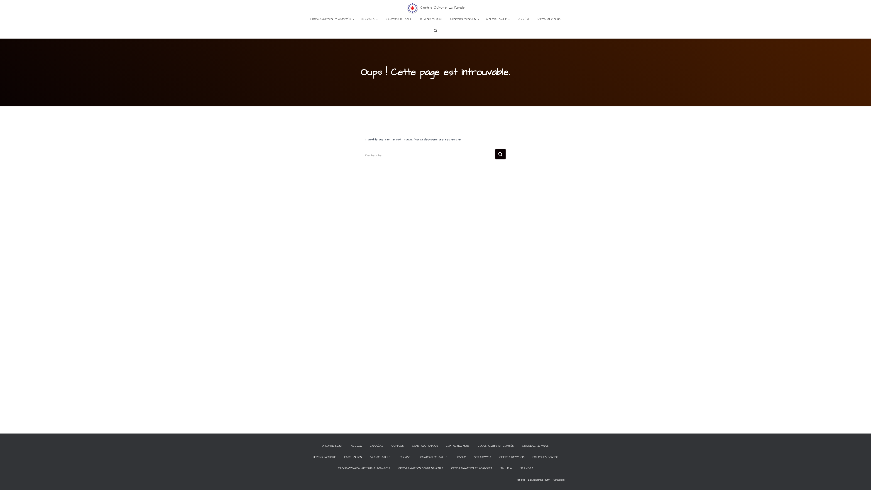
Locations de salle (399, 19)
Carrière (523, 19)
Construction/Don (463, 19)
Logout (460, 457)
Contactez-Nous (548, 19)
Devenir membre (431, 19)
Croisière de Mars (535, 446)
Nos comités (482, 457)
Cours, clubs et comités (496, 446)
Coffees (397, 446)
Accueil (356, 446)
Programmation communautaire (421, 468)
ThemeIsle (558, 480)
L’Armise (404, 457)
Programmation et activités (331, 19)
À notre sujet (497, 19)
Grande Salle (380, 457)
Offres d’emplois (511, 457)
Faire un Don (353, 457)
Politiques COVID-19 (545, 457)
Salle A (506, 468)
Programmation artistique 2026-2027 (364, 468)
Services (368, 19)
